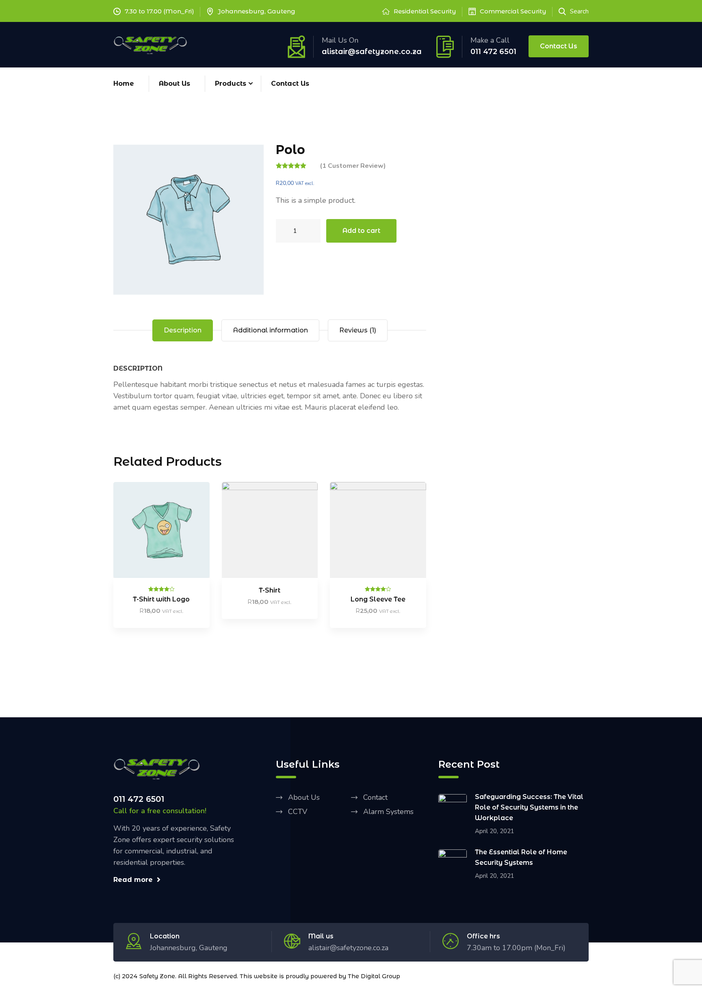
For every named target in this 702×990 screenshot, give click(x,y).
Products (230, 83)
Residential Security (425, 11)
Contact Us (558, 46)
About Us (174, 83)
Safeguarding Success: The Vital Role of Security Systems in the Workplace (529, 807)
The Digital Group (374, 976)
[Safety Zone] (150, 44)
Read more (133, 880)
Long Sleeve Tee (378, 599)
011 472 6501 (493, 51)
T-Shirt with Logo (161, 599)
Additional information (270, 330)
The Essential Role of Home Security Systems (521, 857)
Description (183, 330)
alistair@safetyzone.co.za (372, 51)
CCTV (297, 811)
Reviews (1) (357, 330)
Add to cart (361, 230)
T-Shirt (269, 590)
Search (579, 11)
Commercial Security (513, 11)
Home (123, 83)
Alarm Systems (388, 811)
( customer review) (353, 165)
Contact (375, 797)
